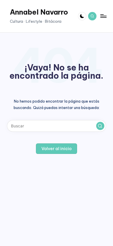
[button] (100, 126)
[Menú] (103, 16)
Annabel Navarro (39, 12)
